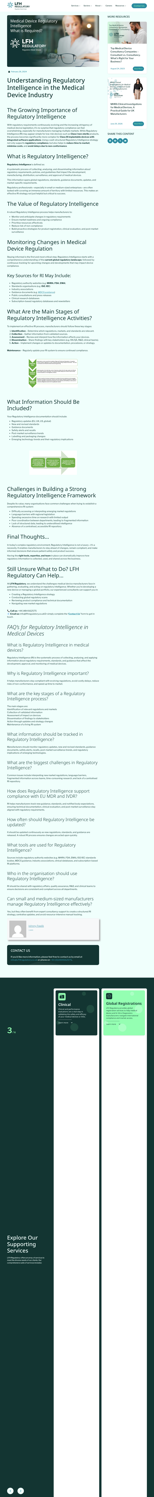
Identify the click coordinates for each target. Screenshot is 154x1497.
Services (74, 6)
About (97, 6)
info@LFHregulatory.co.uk (24, 959)
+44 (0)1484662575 (61, 959)
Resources (119, 6)
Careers (109, 6)
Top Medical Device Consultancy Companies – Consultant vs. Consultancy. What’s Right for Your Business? (125, 55)
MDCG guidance (46, 292)
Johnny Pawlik (36, 925)
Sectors (87, 6)
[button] (110, 140)
